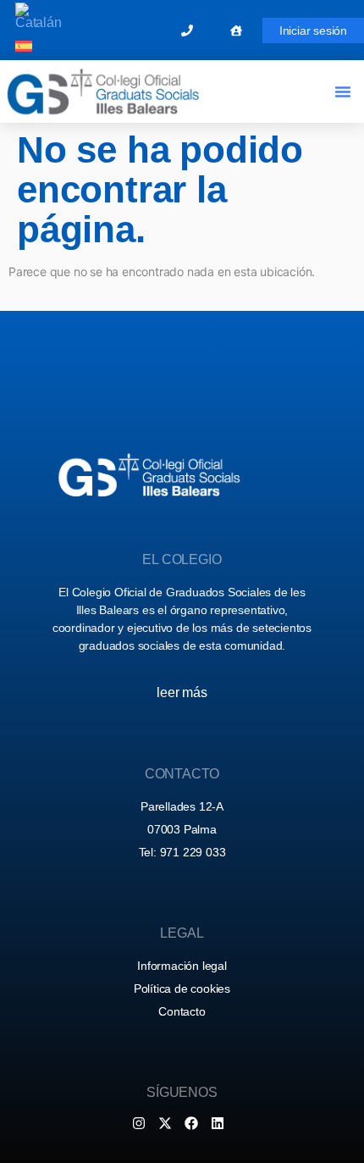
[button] (343, 91)
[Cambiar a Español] (24, 46)
